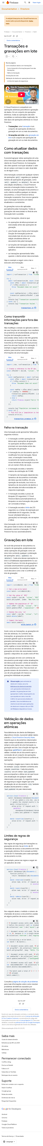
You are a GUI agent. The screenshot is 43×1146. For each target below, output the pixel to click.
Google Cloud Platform (9, 1124)
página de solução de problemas (25, 982)
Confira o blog (6, 1062)
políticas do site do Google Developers (28, 1022)
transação (26, 126)
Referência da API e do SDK (11, 1043)
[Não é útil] (16, 36)
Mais (32, 268)
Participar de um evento (9, 1075)
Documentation (9, 9)
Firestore (24, 9)
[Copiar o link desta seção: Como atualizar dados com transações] (31, 152)
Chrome (4, 1118)
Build (35, 32)
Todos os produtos (8, 1128)
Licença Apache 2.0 (26, 1020)
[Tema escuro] (33, 272)
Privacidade (20, 1136)
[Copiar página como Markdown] (13, 56)
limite (28, 508)
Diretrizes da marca (8, 1098)
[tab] (9, 268)
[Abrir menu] (3, 2)
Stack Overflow (7, 1088)
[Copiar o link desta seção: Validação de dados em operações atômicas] (20, 727)
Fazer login (36, 2)
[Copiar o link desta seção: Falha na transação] (30, 427)
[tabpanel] (21, 291)
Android (4, 1114)
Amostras (5, 1046)
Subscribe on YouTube (9, 1072)
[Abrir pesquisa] (25, 2)
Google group (6, 1091)
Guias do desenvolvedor (10, 1039)
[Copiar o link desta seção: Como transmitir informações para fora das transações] (20, 323)
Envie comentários (13, 40)
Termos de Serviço (8, 1136)
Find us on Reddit (7, 1065)
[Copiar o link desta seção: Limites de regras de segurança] (20, 839)
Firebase (7, 32)
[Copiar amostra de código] (37, 272)
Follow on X (5, 1068)
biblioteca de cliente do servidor (21, 686)
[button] (9, 268)
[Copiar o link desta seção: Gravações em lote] (35, 540)
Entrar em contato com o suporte (12, 1084)
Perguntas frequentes (9, 1101)
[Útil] (13, 36)
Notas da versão (7, 1094)
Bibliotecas (5, 1049)
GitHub (4, 1053)
